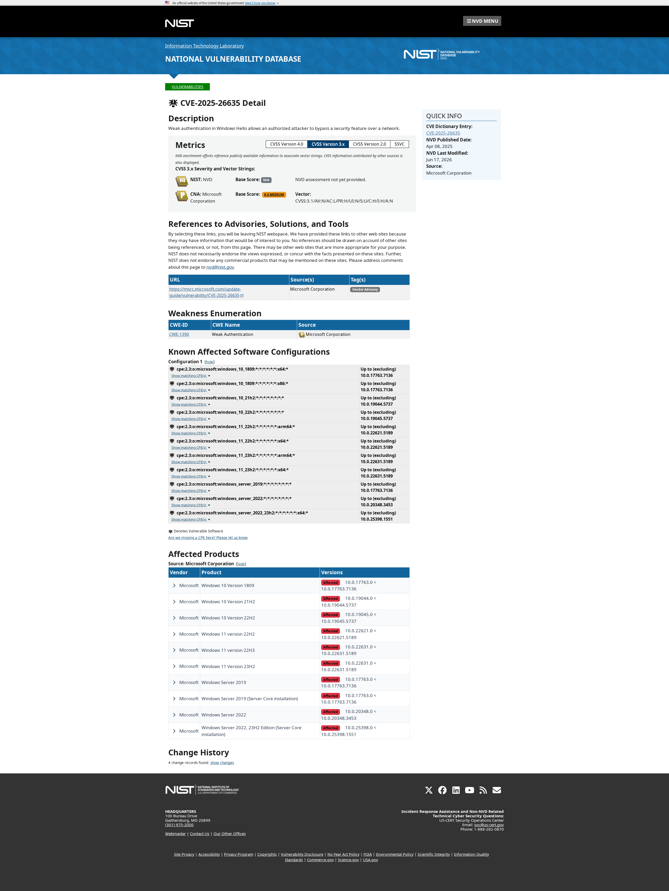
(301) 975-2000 (179, 824)
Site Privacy (184, 854)
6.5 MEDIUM (274, 194)
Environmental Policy (394, 854)
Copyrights (267, 854)
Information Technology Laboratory (204, 46)
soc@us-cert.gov (489, 824)
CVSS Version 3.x (328, 144)
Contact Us (199, 833)
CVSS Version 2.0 (369, 144)
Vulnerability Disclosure (302, 854)
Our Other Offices (230, 833)
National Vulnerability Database (233, 59)
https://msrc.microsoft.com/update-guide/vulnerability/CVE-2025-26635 (205, 292)
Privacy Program (238, 854)
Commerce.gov (320, 859)
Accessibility (209, 854)
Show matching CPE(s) (189, 375)
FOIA (368, 854)
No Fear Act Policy (343, 854)
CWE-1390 (179, 334)
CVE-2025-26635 (443, 133)
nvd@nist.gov (220, 267)
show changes (222, 762)
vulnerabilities (187, 86)
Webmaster (175, 833)
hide (209, 362)
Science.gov (348, 859)
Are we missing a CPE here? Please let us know (207, 537)
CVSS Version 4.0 (286, 144)
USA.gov (370, 859)
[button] (482, 21)
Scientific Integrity (434, 854)
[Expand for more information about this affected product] (174, 585)
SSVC (400, 144)
